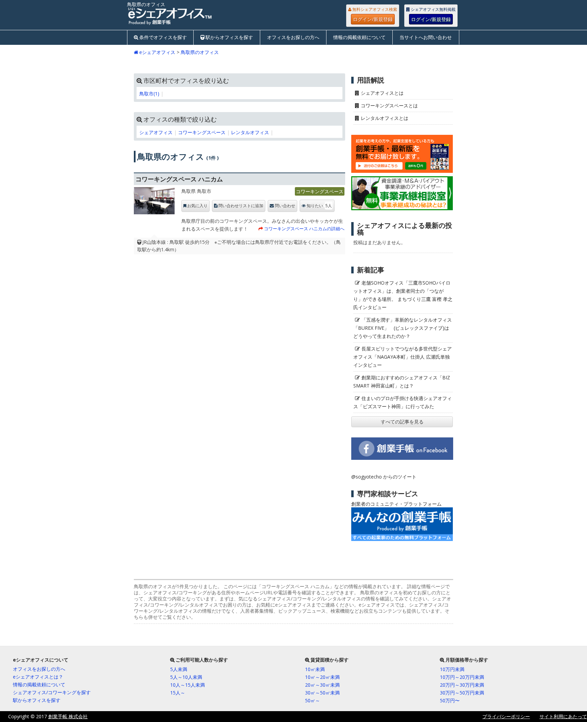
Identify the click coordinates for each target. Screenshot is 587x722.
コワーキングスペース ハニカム (179, 179)
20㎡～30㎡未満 (322, 685)
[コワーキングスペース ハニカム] (154, 202)
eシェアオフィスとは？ (38, 676)
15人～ (177, 692)
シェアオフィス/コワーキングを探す (52, 692)
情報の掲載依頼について (359, 37)
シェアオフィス (156, 132)
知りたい (319, 206)
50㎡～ (312, 700)
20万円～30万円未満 (462, 685)
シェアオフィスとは (382, 93)
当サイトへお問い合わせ (425, 37)
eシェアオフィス (157, 52)
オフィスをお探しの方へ (293, 37)
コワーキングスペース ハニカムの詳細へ (304, 228)
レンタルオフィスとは (384, 118)
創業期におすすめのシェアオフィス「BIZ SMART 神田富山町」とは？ (401, 381)
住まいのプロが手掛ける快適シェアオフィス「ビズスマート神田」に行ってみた (402, 402)
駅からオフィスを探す (229, 37)
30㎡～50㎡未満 (322, 692)
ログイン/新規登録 (373, 19)
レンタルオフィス (250, 132)
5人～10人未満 (186, 677)
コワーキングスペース (202, 132)
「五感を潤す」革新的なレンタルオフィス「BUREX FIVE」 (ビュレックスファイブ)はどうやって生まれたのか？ (402, 328)
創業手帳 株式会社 (68, 716)
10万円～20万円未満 (462, 677)
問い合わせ (285, 206)
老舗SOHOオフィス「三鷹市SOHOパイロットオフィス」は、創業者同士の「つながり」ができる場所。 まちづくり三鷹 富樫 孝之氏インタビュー (402, 294)
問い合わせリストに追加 (240, 206)
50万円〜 (450, 700)
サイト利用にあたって (563, 716)
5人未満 (178, 669)
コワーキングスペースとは (389, 105)
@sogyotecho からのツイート (383, 476)
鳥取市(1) (149, 93)
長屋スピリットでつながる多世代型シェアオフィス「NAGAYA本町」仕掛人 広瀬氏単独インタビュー (402, 356)
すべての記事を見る (402, 421)
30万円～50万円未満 (462, 692)
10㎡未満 (315, 669)
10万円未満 (452, 669)
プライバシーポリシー (506, 716)
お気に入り (197, 206)
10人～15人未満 (187, 685)
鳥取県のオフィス (200, 52)
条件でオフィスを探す (163, 37)
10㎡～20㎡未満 (322, 677)
